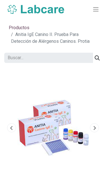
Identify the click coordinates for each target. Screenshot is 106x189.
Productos (19, 27)
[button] (11, 127)
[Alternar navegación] (96, 9)
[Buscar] (97, 58)
